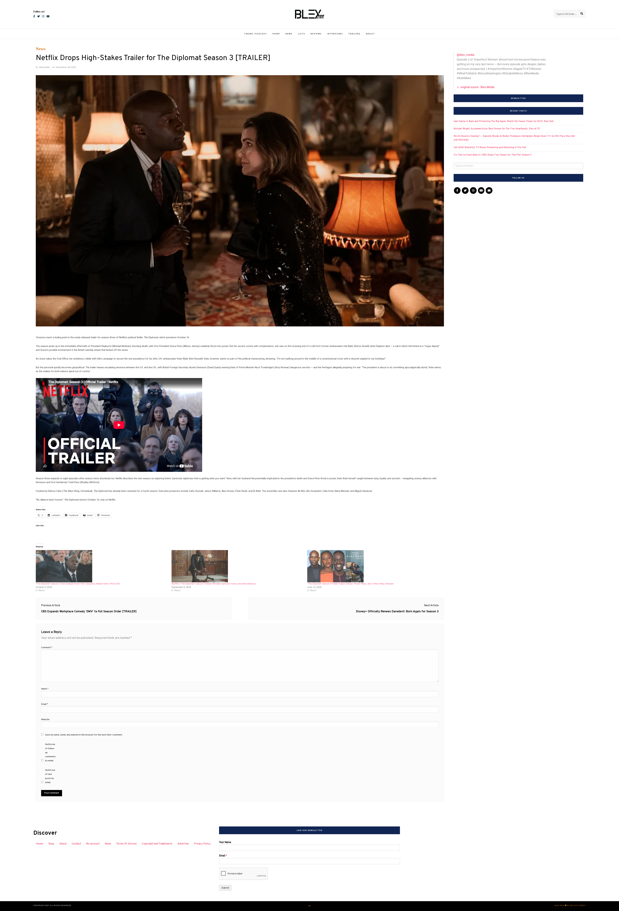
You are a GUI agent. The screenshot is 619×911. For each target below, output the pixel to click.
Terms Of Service (126, 843)
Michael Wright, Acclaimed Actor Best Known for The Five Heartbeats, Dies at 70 (497, 128)
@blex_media (465, 54)
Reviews (316, 34)
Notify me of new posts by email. (50, 776)
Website (45, 719)
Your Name (225, 842)
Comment (46, 647)
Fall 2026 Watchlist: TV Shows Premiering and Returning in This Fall (490, 147)
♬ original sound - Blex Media (475, 87)
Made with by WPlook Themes (570, 906)
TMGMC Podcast (255, 34)
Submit (225, 887)
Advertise (183, 843)
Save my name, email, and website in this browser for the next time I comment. (84, 735)
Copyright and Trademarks (157, 843)
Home (276, 34)
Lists (301, 34)
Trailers (354, 34)
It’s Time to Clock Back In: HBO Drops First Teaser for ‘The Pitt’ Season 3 (492, 155)
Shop (51, 843)
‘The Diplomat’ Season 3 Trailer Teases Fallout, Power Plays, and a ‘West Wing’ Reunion (350, 583)
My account (93, 843)
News (289, 34)
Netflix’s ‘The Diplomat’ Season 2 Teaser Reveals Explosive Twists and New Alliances (214, 583)
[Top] (310, 906)
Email (44, 704)
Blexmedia (44, 67)
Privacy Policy (202, 843)
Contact (76, 843)
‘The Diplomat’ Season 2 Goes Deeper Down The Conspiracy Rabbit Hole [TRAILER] (78, 583)
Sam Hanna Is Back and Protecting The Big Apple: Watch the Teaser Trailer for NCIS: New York (504, 121)
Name (45, 689)
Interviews (335, 34)
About (370, 34)
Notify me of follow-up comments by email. (50, 752)
